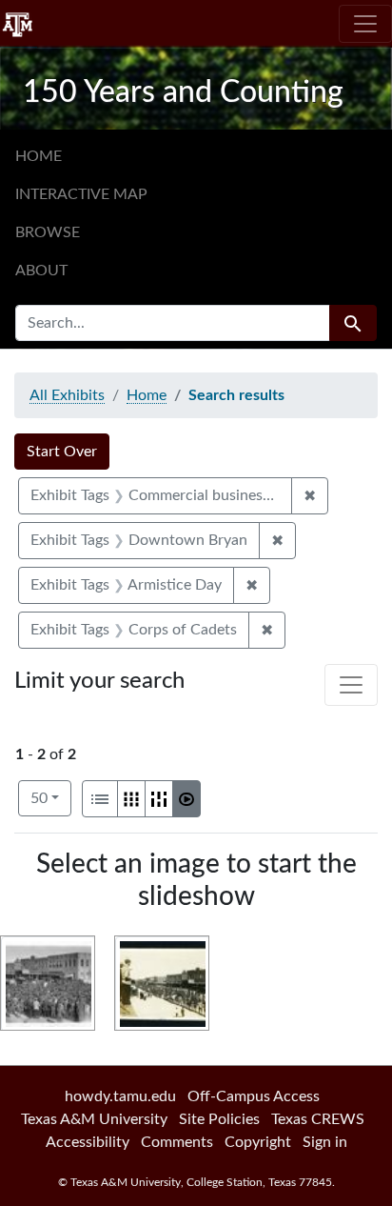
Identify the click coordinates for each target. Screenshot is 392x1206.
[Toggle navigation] (365, 24)
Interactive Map (81, 194)
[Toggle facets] (351, 685)
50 (50, 798)
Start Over (62, 451)
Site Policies (219, 1119)
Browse (47, 232)
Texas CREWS (317, 1119)
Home (38, 156)
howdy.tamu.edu (120, 1096)
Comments (177, 1142)
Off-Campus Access (253, 1096)
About (41, 270)
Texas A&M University (94, 1119)
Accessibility (87, 1142)
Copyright (258, 1142)
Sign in (325, 1142)
